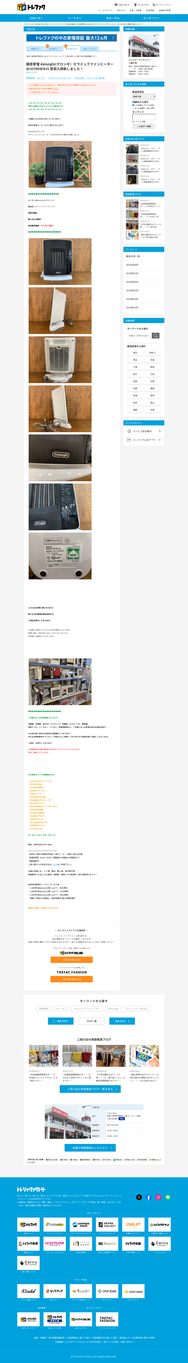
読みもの (121, 10)
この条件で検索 (144, 126)
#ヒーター (41, 78)
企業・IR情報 (136, 10)
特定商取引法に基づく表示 (104, 1337)
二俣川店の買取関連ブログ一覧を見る (90, 1089)
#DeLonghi (79, 78)
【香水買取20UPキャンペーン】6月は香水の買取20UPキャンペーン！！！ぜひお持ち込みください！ (144, 1077)
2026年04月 (132, 299)
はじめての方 (143, 4)
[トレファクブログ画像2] (60, 284)
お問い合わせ (126, 1341)
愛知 (152, 395)
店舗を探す (36, 18)
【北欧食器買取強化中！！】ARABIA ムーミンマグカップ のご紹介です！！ (43, 1077)
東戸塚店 (107, 1159)
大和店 (65, 1159)
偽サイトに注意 (110, 1341)
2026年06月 (132, 281)
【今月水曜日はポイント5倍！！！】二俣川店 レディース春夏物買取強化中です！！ (110, 1077)
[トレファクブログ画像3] (60, 333)
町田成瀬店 (143, 1159)
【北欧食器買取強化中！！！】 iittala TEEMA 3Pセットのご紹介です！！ (77, 1077)
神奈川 (152, 352)
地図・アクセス (90, 48)
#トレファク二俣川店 (96, 78)
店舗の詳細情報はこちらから (90, 1148)
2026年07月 (132, 273)
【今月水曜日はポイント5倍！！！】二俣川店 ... (150, 225)
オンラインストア (163, 4)
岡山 (152, 402)
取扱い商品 (113, 18)
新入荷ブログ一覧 (41, 24)
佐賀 (152, 409)
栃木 (135, 374)
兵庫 (135, 388)
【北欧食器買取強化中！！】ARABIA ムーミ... (150, 204)
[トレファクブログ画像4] (60, 383)
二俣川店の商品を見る (71, 959)
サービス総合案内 (142, 431)
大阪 (152, 374)
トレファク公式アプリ (144, 439)
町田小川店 (131, 1159)
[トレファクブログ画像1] (60, 187)
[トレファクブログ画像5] (60, 432)
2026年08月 (132, 264)
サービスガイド (105, 10)
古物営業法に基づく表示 (78, 1337)
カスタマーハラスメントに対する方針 (83, 1341)
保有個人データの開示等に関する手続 (137, 1337)
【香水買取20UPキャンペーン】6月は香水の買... (150, 235)
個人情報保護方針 (56, 1337)
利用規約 (59, 1341)
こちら (55, 88)
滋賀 (135, 381)
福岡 (135, 409)
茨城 (152, 359)
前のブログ (62, 1021)
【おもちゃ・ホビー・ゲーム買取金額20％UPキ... (150, 149)
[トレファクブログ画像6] (60, 481)
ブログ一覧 (91, 1021)
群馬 (152, 366)
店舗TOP (35, 48)
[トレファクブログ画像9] (60, 705)
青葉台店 (119, 1159)
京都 (152, 381)
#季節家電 (30, 78)
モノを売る (75, 18)
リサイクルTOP (29, 24)
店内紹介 (53, 48)
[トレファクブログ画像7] (60, 530)
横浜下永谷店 (53, 1159)
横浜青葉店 (86, 1159)
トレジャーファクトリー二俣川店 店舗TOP (63, 24)
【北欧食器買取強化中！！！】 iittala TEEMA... (150, 215)
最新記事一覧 (133, 256)
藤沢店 (97, 1159)
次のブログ (120, 1021)
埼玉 (135, 359)
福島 (152, 388)
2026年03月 (132, 307)
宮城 (135, 395)
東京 (135, 352)
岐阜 (135, 402)
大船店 (75, 1159)
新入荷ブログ (151, 18)
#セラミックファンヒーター (60, 78)
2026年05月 (132, 290)
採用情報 (150, 10)
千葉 (135, 366)
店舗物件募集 (165, 10)
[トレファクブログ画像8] (60, 579)
